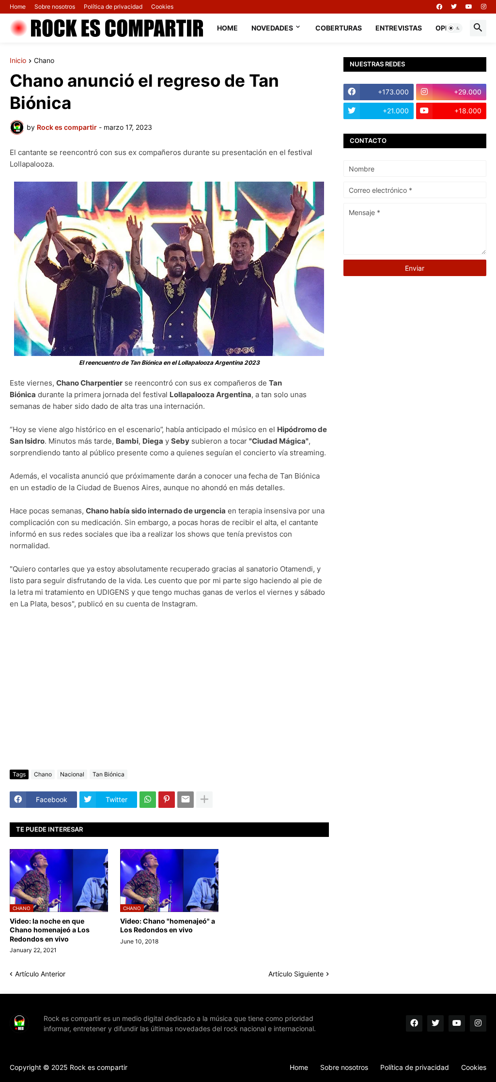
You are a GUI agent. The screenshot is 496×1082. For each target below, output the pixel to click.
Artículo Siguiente (296, 974)
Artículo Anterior (40, 974)
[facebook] (439, 7)
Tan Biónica (108, 774)
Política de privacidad (113, 6)
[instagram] (483, 7)
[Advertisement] (169, 689)
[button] (454, 28)
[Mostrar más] (204, 799)
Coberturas (338, 28)
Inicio (18, 60)
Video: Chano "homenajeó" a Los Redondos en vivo (167, 925)
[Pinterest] (166, 799)
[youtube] (468, 7)
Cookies (162, 6)
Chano (44, 60)
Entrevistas (398, 28)
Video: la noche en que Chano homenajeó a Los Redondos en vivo (50, 930)
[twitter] (454, 7)
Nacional (72, 774)
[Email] (185, 799)
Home (18, 6)
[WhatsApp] (148, 799)
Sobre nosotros (54, 6)
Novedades (272, 28)
